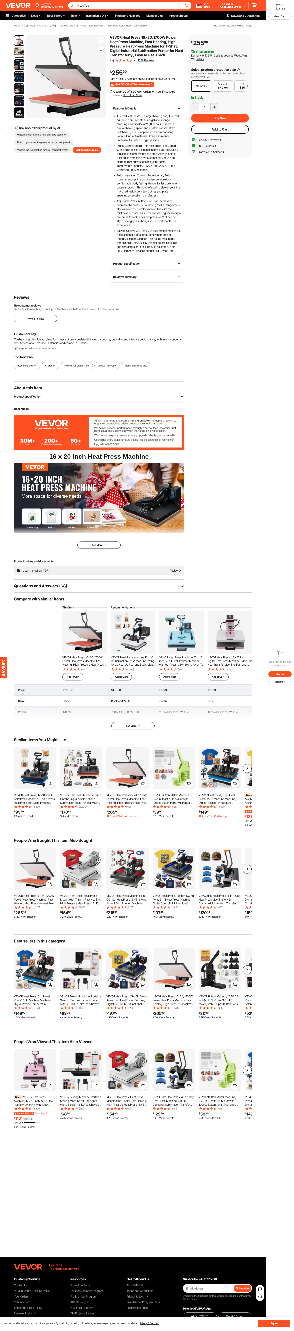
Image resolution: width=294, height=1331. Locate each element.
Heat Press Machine (92, 25)
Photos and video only (135, 365)
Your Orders (21, 1296)
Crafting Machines (69, 25)
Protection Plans (80, 1285)
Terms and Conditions (140, 1291)
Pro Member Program (83, 1296)
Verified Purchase (107, 365)
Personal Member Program (86, 1291)
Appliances (29, 25)
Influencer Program (81, 1307)
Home (17, 25)
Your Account (22, 1302)
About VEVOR (135, 1285)
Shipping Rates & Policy (28, 1307)
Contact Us (21, 1285)
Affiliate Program (80, 1302)
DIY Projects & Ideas (82, 1313)
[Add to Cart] (50, 783)
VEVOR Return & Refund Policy (32, 1291)
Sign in (280, 674)
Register (280, 681)
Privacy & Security (137, 1296)
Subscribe (242, 1288)
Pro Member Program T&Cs (143, 1302)
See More (131, 725)
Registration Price (137, 1307)
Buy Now (220, 118)
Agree (274, 1323)
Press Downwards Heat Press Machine (127, 25)
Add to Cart (220, 129)
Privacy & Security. (149, 1323)
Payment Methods (25, 1313)
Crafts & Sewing (47, 25)
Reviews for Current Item (76, 365)
